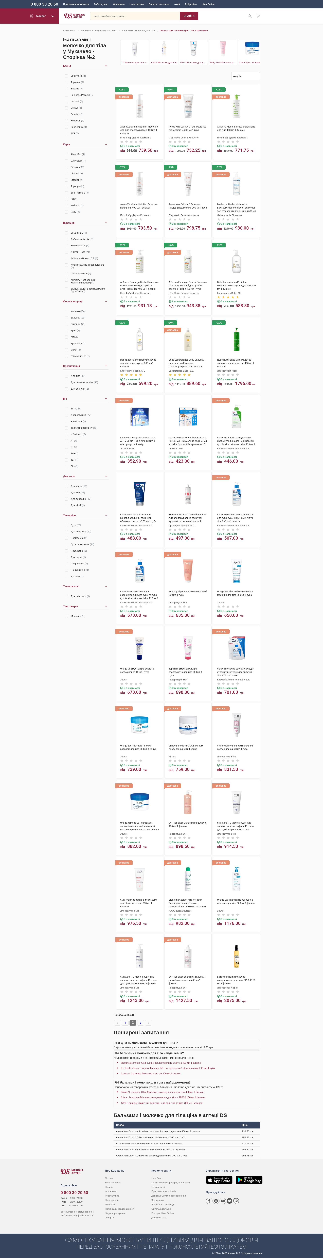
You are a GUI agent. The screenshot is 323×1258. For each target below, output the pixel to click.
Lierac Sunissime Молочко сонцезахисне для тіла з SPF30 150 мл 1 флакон (163, 1097)
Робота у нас (101, 4)
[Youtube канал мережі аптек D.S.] (222, 1201)
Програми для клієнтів (76, 4)
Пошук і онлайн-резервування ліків (170, 1182)
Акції (177, 4)
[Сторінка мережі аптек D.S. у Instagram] (216, 1201)
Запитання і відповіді (162, 1204)
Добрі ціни (191, 4)
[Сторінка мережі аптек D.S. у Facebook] (209, 1201)
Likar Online (208, 4)
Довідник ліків (158, 1217)
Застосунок (157, 1200)
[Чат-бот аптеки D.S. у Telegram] (229, 1201)
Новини (109, 1187)
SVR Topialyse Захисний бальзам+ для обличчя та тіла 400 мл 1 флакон (162, 1103)
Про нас (109, 1178)
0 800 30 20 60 (44, 4)
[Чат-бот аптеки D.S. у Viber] (236, 1201)
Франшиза (119, 4)
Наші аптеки (137, 4)
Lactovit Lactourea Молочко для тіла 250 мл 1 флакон (151, 1073)
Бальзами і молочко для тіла (138, 30)
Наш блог (156, 1178)
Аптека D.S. (69, 30)
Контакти (110, 1204)
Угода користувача (115, 1213)
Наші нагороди (113, 1182)
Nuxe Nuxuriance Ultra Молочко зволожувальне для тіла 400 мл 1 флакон (162, 1092)
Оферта (109, 1217)
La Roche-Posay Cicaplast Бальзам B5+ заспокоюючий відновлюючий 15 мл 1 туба (168, 1068)
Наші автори (112, 1200)
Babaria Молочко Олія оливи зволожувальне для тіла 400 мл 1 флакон (161, 1062)
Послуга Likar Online (162, 1213)
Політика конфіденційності (119, 1208)
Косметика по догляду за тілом (98, 30)
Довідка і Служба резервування (168, 1195)
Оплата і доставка (159, 4)
